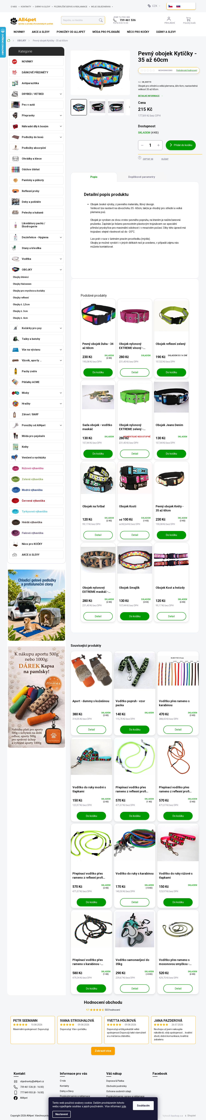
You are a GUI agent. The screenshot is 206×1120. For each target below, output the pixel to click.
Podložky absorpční (34, 147)
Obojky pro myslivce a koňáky (29, 290)
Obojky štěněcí (21, 277)
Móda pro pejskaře (33, 436)
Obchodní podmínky (116, 1086)
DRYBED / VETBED (33, 94)
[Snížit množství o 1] (142, 145)
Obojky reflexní (21, 297)
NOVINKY (27, 61)
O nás (14, 6)
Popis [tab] (93, 176)
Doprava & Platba (115, 1081)
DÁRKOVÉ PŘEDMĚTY (35, 72)
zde (124, 1106)
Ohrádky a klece (32, 158)
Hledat (101, 20)
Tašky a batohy (31, 338)
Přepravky (28, 115)
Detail (134, 372)
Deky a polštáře (31, 201)
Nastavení (61, 1114)
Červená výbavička (33, 500)
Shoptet (191, 1115)
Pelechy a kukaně (32, 212)
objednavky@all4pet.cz (32, 1081)
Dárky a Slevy (42, 6)
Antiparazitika (30, 83)
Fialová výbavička (32, 533)
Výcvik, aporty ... (32, 360)
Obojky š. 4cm (20, 318)
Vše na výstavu (31, 349)
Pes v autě (28, 104)
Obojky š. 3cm (20, 311)
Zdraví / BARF (30, 414)
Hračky (26, 403)
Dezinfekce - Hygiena (35, 237)
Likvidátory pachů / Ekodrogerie (33, 225)
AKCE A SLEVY (30, 554)
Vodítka (26, 258)
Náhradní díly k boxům (35, 126)
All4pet (24, 1098)
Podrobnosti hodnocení (186, 70)
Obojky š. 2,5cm (21, 304)
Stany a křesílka (31, 248)
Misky (25, 392)
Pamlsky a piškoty (33, 180)
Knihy (25, 446)
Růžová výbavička (32, 468)
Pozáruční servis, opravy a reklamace (125, 1096)
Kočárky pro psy (32, 328)
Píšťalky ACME (30, 382)
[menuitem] (19, 32)
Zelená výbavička (32, 479)
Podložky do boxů (32, 137)
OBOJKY (27, 269)
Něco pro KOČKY (32, 543)
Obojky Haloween (22, 284)
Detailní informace (148, 96)
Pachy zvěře (29, 371)
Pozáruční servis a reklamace (70, 6)
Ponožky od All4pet (33, 425)
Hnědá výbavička (32, 522)
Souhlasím (143, 1105)
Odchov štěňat (31, 169)
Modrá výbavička (32, 490)
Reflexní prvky (30, 191)
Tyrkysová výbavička (34, 511)
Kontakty (26, 6)
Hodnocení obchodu (103, 1002)
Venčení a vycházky (34, 457)
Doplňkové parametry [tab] (141, 176)
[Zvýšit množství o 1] (158, 145)
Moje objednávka (101, 6)
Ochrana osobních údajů (118, 1091)
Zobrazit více (103, 1050)
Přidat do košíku (183, 145)
